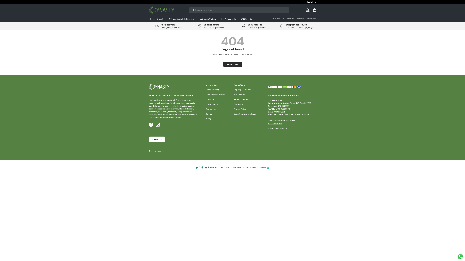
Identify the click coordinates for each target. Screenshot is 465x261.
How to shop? (212, 104)
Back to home (232, 64)
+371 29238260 (275, 123)
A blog (208, 118)
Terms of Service (241, 99)
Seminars (311, 18)
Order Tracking (212, 89)
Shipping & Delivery (242, 89)
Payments (238, 104)
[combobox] (239, 10)
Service (300, 18)
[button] (314, 10)
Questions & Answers (215, 94)
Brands (290, 18)
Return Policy (239, 94)
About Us (210, 99)
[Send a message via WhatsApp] (460, 256)
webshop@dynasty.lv (277, 128)
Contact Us (278, 18)
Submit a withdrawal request (246, 114)
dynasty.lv (158, 151)
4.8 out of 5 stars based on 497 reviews (238, 167)
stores (166, 100)
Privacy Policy (240, 109)
